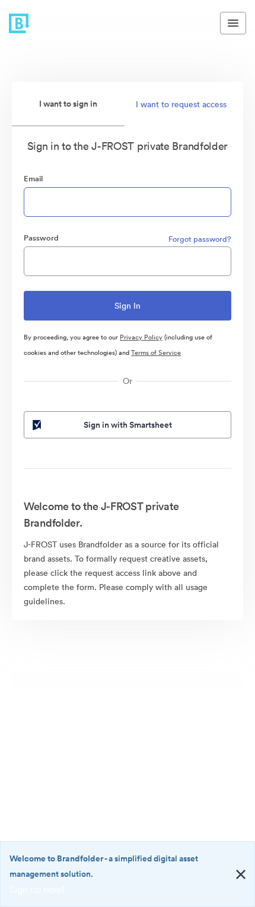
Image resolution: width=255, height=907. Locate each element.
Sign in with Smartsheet (128, 425)
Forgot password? (199, 239)
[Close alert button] (240, 874)
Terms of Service (156, 352)
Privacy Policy (141, 337)
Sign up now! (37, 889)
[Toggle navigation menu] (233, 23)
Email (33, 179)
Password (41, 238)
